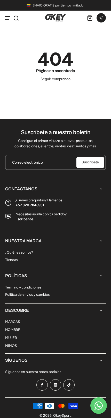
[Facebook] (42, 385)
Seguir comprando (55, 79)
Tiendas (11, 260)
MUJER (11, 338)
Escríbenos (24, 219)
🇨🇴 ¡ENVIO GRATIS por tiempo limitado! (55, 5)
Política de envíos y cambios (27, 294)
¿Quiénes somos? (19, 252)
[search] (16, 18)
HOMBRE (12, 330)
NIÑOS (11, 346)
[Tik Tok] (69, 385)
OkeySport (62, 415)
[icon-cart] (90, 18)
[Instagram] (55, 385)
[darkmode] (101, 17)
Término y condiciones (23, 287)
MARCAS (12, 322)
